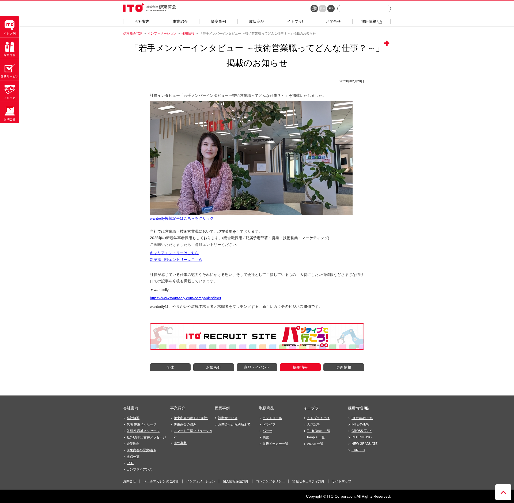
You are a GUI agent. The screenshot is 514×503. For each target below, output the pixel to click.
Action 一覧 (315, 444)
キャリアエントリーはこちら (174, 253)
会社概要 (133, 418)
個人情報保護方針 (235, 481)
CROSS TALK (362, 431)
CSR (130, 463)
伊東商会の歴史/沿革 (141, 450)
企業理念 (133, 444)
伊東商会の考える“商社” (191, 418)
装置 (266, 437)
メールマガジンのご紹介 (161, 481)
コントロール (272, 418)
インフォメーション (162, 33)
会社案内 (130, 408)
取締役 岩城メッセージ (143, 431)
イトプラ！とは (318, 418)
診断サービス (227, 418)
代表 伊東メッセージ (141, 424)
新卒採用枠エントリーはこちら (176, 259)
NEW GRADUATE (364, 444)
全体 (170, 367)
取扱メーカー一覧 (275, 444)
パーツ (267, 431)
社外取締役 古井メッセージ (146, 437)
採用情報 (188, 33)
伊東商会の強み (185, 424)
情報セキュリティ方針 (308, 481)
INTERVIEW (360, 424)
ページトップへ (503, 492)
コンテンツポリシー (270, 481)
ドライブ (269, 424)
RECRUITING (362, 437)
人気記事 (313, 424)
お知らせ (213, 367)
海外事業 (180, 443)
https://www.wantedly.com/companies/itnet (185, 298)
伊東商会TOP (132, 33)
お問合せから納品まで (234, 424)
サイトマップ (341, 481)
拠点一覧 (133, 456)
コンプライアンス (139, 469)
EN (331, 8)
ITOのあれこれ (362, 418)
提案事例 (222, 408)
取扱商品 (266, 408)
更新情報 (343, 367)
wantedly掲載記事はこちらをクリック (182, 218)
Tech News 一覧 (318, 431)
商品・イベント (257, 367)
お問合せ (129, 481)
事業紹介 (177, 408)
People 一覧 (316, 437)
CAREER (358, 450)
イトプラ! (312, 408)
